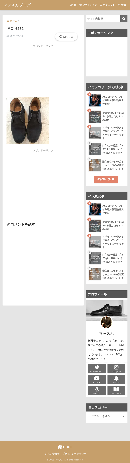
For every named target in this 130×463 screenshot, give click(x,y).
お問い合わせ (52, 453)
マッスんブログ (17, 5)
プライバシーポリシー (74, 453)
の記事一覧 (105, 179)
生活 (123, 4)
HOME (67, 447)
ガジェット (108, 4)
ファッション (90, 4)
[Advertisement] (43, 72)
